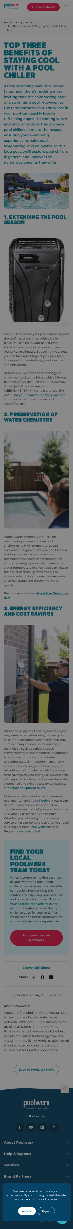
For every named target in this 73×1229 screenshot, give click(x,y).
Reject (46, 1211)
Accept (27, 1211)
